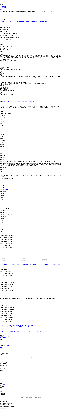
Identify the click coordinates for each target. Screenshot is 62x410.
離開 (5, 408)
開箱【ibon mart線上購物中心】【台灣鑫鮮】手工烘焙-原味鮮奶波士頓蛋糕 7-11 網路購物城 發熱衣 (17, 325)
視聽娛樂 (7, 345)
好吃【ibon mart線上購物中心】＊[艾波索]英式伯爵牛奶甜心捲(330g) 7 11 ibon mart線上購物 (16, 326)
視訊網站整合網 (2, 373)
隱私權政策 (36, 397)
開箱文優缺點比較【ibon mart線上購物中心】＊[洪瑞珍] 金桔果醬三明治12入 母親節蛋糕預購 (24, 22)
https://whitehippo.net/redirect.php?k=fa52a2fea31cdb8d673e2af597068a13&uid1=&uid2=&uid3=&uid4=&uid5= (20, 44)
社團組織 (3, 384)
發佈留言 (2, 354)
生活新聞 (3, 7)
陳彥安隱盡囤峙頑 (3, 337)
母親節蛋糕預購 (4, 189)
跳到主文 (1, 9)
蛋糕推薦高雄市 (4, 201)
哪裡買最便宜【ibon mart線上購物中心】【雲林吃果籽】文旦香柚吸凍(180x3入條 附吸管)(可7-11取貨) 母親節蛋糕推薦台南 (21, 331)
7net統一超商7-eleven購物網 (7, 46)
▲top (1, 347)
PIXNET (24, 397)
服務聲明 (39, 397)
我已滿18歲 (2, 408)
